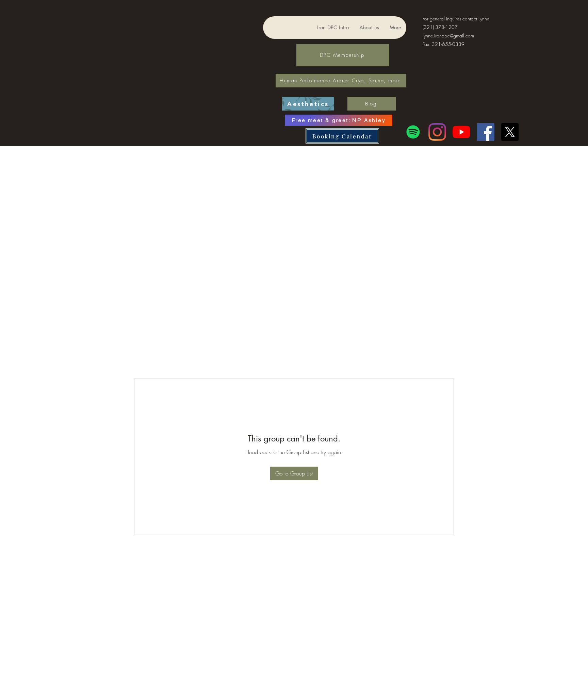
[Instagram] (437, 132)
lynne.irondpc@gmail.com (448, 35)
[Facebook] (485, 132)
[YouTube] (461, 132)
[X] (510, 132)
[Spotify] (413, 132)
